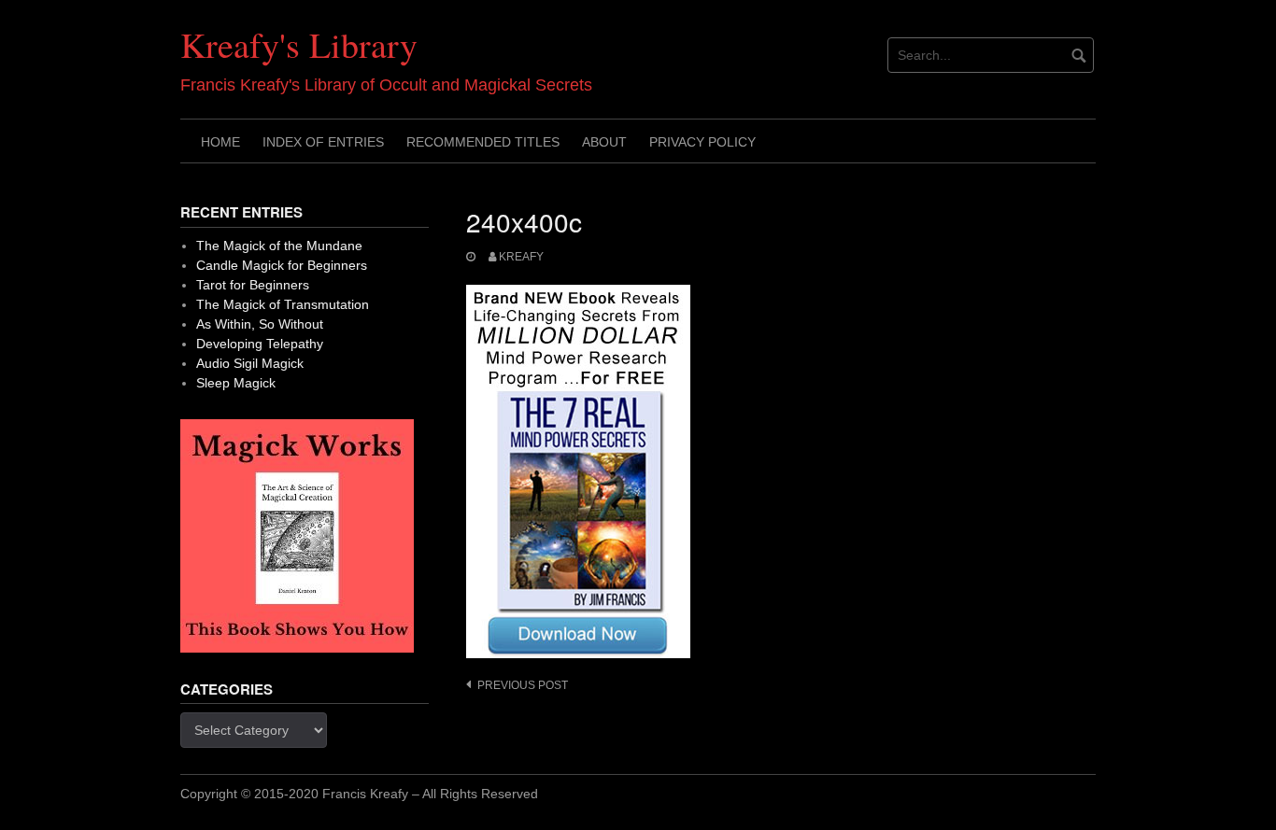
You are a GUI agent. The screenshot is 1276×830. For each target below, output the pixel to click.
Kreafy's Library (299, 44)
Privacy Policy (702, 141)
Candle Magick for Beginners (281, 265)
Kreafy (521, 256)
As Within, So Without (259, 324)
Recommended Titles (483, 141)
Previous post (522, 685)
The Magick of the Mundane (279, 245)
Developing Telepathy (259, 343)
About (604, 141)
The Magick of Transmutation (282, 304)
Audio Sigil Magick (250, 363)
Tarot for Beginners (252, 284)
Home (220, 141)
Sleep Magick (236, 382)
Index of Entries (323, 141)
